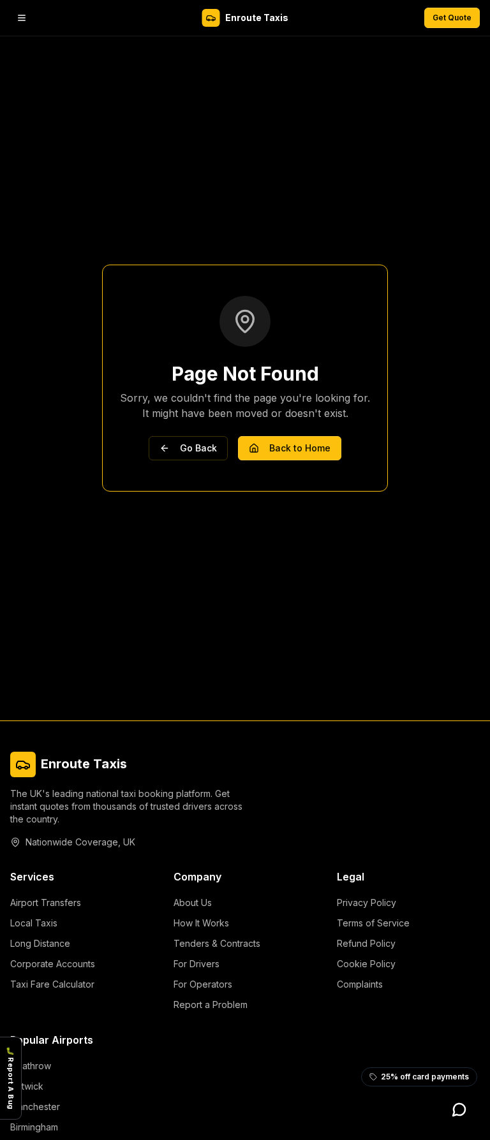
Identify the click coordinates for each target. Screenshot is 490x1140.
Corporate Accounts (52, 963)
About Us (193, 902)
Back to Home (299, 447)
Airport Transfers (45, 902)
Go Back (198, 447)
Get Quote (452, 17)
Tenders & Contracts (217, 943)
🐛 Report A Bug (10, 1078)
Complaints (360, 984)
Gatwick (26, 1086)
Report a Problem (211, 1004)
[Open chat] (459, 1109)
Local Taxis (33, 922)
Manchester (35, 1106)
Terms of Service (373, 922)
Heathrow (30, 1065)
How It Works (201, 922)
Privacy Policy (366, 902)
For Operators (203, 984)
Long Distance (40, 943)
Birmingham (34, 1127)
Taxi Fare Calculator (52, 984)
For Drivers (196, 963)
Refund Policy (366, 943)
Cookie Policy (366, 963)
